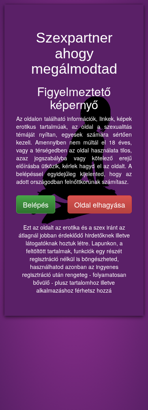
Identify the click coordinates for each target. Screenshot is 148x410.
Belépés (36, 204)
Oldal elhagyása (99, 204)
